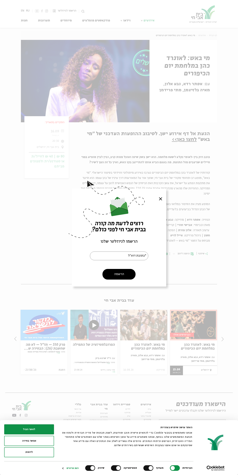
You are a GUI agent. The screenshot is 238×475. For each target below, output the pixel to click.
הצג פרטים (73, 468)
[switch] (149, 468)
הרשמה (119, 274)
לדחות (29, 452)
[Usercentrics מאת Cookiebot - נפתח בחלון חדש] (215, 468)
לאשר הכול (29, 429)
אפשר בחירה (29, 441)
